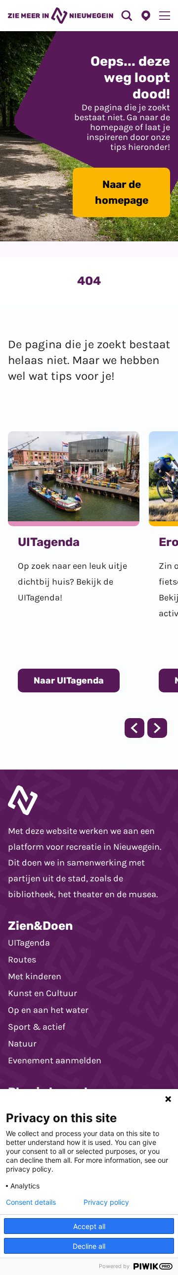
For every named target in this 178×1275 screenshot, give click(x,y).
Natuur (22, 1043)
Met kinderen (34, 976)
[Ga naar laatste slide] (134, 728)
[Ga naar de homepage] (60, 15)
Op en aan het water (48, 1009)
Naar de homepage (121, 192)
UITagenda (29, 942)
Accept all (89, 1226)
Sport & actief (36, 1026)
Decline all (89, 1246)
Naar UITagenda (69, 680)
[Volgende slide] (157, 728)
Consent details (31, 1202)
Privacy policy (106, 1202)
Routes (22, 959)
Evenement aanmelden (54, 1060)
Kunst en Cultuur (42, 993)
